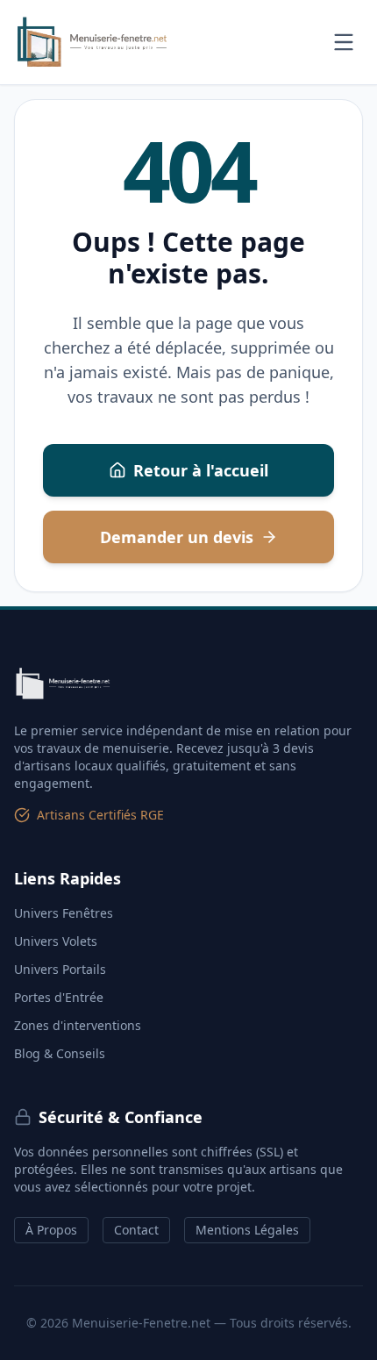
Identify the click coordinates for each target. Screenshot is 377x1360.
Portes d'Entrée (58, 997)
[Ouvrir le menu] (343, 42)
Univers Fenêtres (63, 913)
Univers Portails (60, 969)
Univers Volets (55, 941)
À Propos (51, 1229)
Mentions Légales (247, 1229)
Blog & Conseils (59, 1053)
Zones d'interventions (77, 1025)
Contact (136, 1229)
